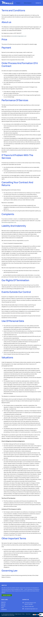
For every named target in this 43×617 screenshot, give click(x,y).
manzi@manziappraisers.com (19, 36)
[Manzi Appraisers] (8, 1)
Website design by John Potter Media (8, 615)
